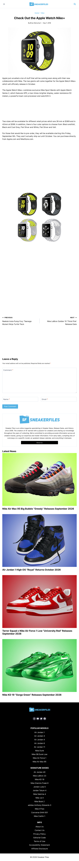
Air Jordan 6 (39, 743)
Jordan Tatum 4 (39, 790)
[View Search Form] (75, 4)
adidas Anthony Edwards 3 (39, 805)
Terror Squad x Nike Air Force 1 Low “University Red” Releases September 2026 (37, 632)
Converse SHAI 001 (39, 812)
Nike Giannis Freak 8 (39, 783)
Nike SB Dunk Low (39, 754)
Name (6, 399)
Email (45, 399)
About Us (40, 827)
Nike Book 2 (39, 801)
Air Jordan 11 (39, 747)
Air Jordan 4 (39, 740)
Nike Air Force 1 (39, 758)
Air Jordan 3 (39, 736)
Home (37, 13)
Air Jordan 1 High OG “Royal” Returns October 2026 (31, 569)
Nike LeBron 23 (39, 776)
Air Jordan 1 (39, 732)
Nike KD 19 (39, 779)
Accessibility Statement (39, 845)
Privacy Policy (39, 834)
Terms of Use (39, 841)
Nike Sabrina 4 (39, 794)
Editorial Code (39, 838)
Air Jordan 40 (39, 772)
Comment (8, 370)
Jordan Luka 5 (39, 787)
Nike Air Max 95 (39, 762)
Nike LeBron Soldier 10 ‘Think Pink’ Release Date (62, 321)
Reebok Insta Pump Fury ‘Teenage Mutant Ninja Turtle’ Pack (17, 321)
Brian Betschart (35, 23)
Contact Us (39, 830)
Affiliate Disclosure (39, 849)
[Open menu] (4, 4)
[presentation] (39, 479)
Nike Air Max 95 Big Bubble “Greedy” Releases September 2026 (38, 508)
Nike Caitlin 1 (39, 816)
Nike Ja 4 (40, 798)
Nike (42, 13)
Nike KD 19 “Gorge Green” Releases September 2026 (31, 694)
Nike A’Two (39, 809)
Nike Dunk (39, 751)
